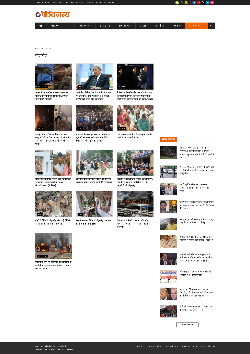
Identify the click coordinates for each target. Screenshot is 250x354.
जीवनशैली (159, 25)
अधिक (175, 25)
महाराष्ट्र (122, 86)
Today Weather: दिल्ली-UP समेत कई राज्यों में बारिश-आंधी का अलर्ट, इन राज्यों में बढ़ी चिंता (197, 170)
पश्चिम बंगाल (42, 86)
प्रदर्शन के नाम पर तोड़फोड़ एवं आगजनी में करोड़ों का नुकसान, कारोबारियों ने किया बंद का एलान (53, 265)
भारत (53, 25)
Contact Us (109, 3)
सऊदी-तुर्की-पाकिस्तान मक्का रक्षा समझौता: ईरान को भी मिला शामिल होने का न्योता (197, 187)
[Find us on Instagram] (212, 2)
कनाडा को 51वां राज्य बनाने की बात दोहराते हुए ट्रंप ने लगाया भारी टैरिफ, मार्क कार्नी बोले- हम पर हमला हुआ (196, 292)
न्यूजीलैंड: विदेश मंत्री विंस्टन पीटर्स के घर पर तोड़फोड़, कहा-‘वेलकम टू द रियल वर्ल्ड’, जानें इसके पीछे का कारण (93, 95)
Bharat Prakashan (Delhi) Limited (51, 346)
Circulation (69, 3)
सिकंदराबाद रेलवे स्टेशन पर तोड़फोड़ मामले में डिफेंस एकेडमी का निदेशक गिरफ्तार (132, 223)
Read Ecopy (58, 3)
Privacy (140, 346)
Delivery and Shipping (205, 346)
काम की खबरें (124, 25)
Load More (187, 325)
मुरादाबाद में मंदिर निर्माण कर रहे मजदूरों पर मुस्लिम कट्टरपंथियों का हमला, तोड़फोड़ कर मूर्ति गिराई (53, 182)
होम (36, 49)
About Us (98, 3)
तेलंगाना (122, 128)
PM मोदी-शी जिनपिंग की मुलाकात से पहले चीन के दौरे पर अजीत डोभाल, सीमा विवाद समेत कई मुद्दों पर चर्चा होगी (196, 257)
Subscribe (195, 25)
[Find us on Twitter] (203, 2)
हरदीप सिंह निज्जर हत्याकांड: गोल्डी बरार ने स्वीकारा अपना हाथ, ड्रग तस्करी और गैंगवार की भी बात (197, 205)
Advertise (80, 3)
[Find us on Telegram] (207, 2)
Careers (89, 3)
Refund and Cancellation (181, 346)
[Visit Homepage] (52, 14)
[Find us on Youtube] (199, 2)
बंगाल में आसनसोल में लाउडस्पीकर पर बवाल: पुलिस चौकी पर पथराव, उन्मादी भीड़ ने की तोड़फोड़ (51, 95)
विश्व (68, 25)
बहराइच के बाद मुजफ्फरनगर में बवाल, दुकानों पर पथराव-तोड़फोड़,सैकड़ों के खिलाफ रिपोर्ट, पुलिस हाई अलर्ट (93, 137)
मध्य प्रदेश (123, 173)
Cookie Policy (161, 346)
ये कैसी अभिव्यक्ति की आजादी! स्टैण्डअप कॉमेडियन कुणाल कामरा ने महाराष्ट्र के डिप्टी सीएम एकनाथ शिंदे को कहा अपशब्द (135, 95)
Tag (42, 49)
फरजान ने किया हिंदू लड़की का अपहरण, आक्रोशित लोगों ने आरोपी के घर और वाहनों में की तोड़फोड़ (134, 182)
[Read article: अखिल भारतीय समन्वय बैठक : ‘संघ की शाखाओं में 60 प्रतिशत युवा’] (168, 276)
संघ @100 (84, 25)
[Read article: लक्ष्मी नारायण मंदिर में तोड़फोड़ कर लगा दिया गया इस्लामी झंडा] (94, 204)
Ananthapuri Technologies (62, 349)
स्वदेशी (143, 25)
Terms (149, 346)
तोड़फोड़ (48, 49)
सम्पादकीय (105, 25)
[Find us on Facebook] (194, 2)
